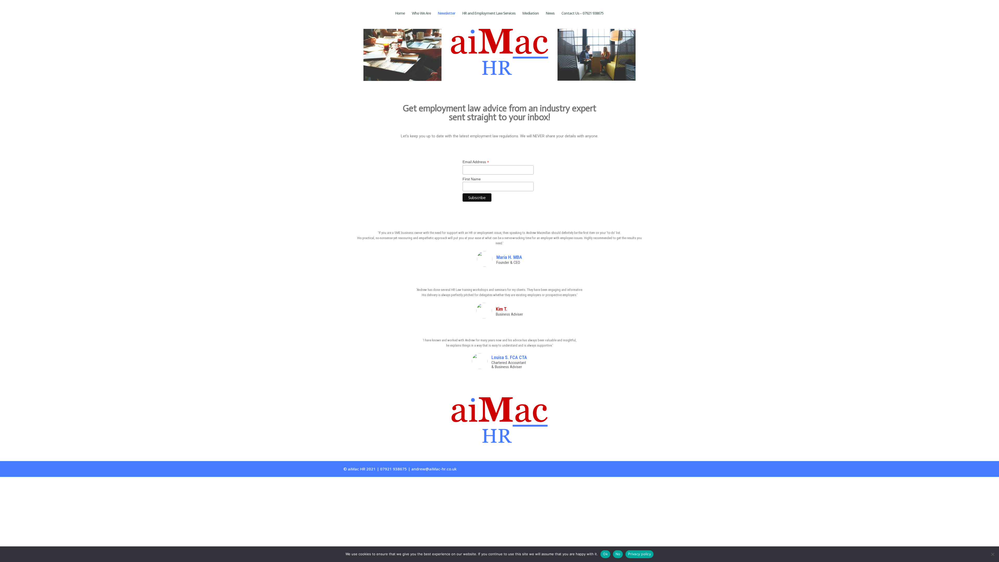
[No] (992, 554)
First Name (472, 179)
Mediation (530, 13)
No (618, 554)
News (550, 13)
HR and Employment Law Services (488, 13)
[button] (358, 56)
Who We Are (421, 13)
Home (400, 13)
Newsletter (446, 13)
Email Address (476, 161)
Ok (605, 554)
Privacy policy (639, 554)
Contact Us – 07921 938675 (582, 13)
